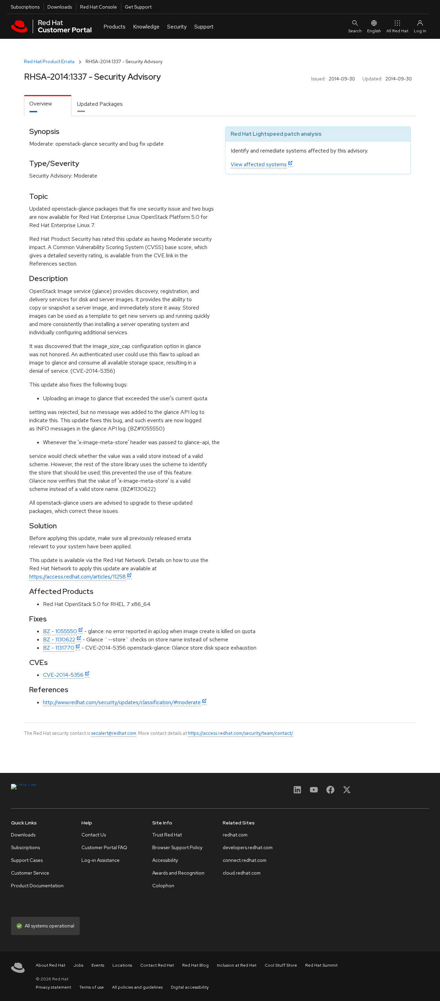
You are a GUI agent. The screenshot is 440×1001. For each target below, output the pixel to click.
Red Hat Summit (321, 965)
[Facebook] (330, 792)
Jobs (78, 965)
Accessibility (165, 860)
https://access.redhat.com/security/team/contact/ (240, 733)
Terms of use (91, 987)
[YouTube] (314, 792)
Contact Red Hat (157, 965)
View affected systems (259, 164)
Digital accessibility (190, 987)
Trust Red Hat (167, 835)
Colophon (163, 885)
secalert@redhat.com (113, 733)
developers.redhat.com (248, 847)
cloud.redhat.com (242, 873)
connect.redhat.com (244, 860)
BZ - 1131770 (58, 647)
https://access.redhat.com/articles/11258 (77, 576)
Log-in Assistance (100, 860)
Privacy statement (53, 987)
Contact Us (93, 835)
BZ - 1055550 (60, 631)
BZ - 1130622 (59, 639)
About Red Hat (50, 965)
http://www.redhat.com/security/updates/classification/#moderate (122, 702)
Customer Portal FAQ (104, 847)
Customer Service (30, 873)
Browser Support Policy (177, 847)
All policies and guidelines (137, 987)
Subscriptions (25, 7)
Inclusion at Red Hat (236, 965)
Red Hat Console (98, 7)
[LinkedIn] (297, 792)
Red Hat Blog (195, 965)
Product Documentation (37, 885)
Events (97, 965)
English (374, 31)
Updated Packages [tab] (100, 104)
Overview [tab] (40, 103)
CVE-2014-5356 (63, 674)
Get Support (138, 7)
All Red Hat (397, 31)
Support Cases (27, 860)
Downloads (59, 7)
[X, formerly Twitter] (347, 792)
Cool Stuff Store (281, 965)
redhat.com (235, 835)
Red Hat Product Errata (49, 61)
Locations (122, 965)
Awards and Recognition (178, 873)
